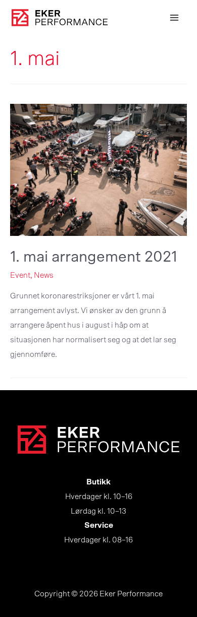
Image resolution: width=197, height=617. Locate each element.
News (44, 275)
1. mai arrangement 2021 (93, 257)
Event (20, 275)
